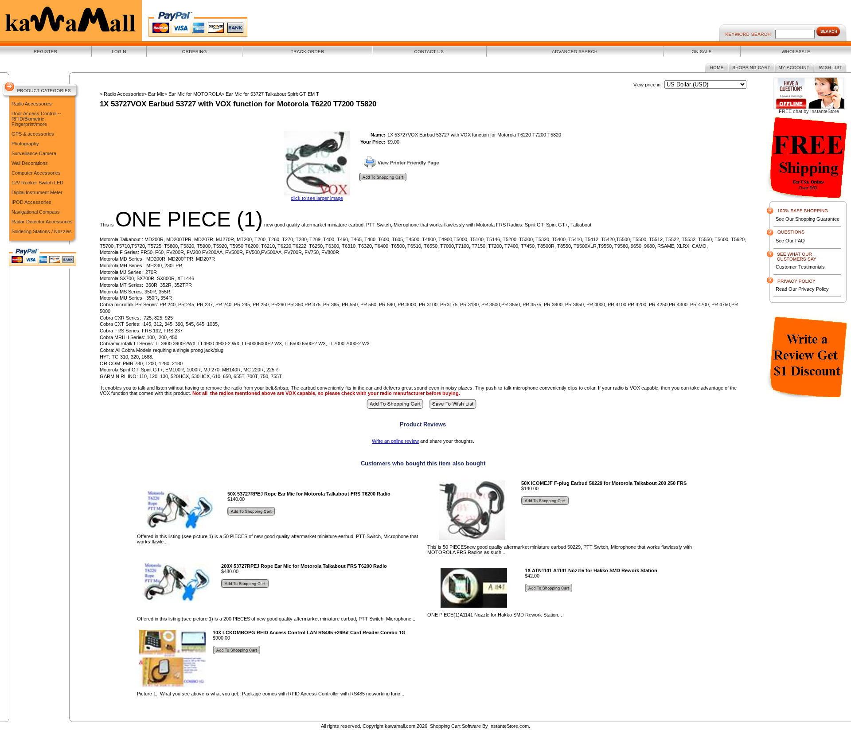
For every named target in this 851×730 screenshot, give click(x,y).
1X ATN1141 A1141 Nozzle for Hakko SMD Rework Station (591, 570)
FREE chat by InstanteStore (809, 111)
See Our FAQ (790, 240)
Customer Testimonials (800, 266)
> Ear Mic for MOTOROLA (193, 94)
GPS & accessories (33, 134)
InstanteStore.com (509, 726)
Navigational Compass (36, 212)
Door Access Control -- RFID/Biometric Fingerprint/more (36, 119)
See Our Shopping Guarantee (807, 219)
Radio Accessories (32, 103)
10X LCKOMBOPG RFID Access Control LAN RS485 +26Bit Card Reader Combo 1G (309, 632)
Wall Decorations (30, 163)
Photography (25, 143)
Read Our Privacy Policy (802, 289)
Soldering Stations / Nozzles (42, 231)
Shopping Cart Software (455, 726)
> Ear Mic (154, 94)
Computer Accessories (36, 173)
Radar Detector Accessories (42, 221)
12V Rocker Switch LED (37, 182)
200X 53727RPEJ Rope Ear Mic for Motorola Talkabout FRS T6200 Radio (304, 566)
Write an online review (395, 441)
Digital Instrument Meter (37, 192)
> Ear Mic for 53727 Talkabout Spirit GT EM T (270, 94)
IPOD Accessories (31, 202)
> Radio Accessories (122, 94)
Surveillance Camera (34, 153)
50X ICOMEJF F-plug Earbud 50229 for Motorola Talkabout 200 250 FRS (604, 483)
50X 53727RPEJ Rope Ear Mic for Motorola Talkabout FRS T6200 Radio (308, 493)
